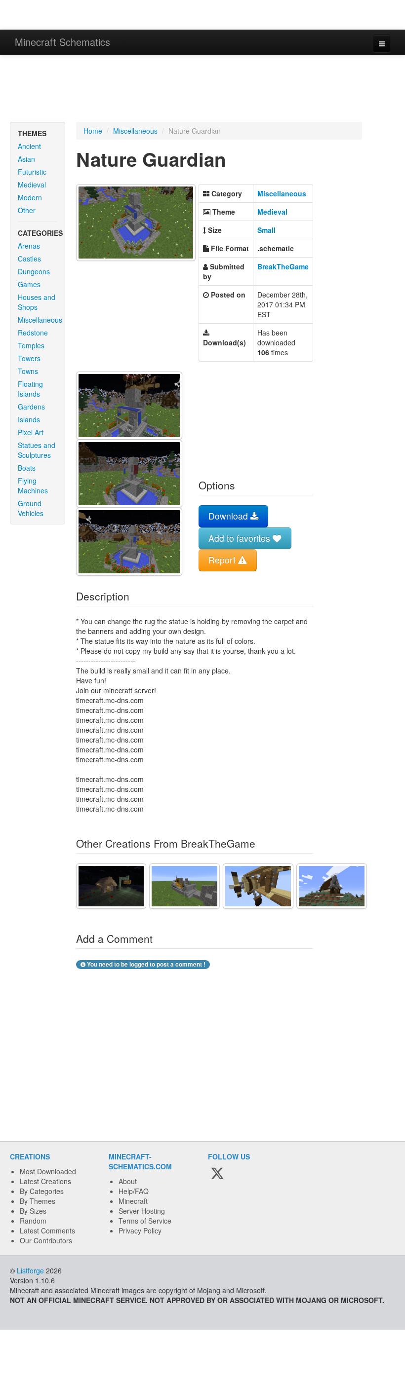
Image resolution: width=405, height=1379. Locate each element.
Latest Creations (45, 1181)
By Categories (42, 1191)
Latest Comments (47, 1230)
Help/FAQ (134, 1191)
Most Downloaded (48, 1171)
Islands (29, 419)
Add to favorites (240, 538)
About (128, 1181)
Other (27, 210)
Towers (29, 358)
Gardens (31, 406)
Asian (26, 159)
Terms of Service (145, 1221)
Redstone (33, 332)
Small (266, 230)
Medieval (32, 184)
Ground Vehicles (30, 508)
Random (33, 1221)
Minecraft (133, 1201)
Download (229, 516)
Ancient (29, 146)
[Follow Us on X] (217, 1174)
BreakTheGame (283, 266)
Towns (28, 371)
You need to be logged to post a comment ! (145, 964)
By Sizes (33, 1211)
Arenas (29, 246)
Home (92, 131)
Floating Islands (30, 389)
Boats (27, 468)
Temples (31, 345)
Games (29, 284)
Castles (29, 258)
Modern (30, 197)
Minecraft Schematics (62, 42)
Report (223, 560)
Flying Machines (33, 485)
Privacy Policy (140, 1230)
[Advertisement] (202, 89)
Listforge (30, 1270)
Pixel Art (30, 432)
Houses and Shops (36, 302)
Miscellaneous (40, 320)
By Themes (37, 1201)
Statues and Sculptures (36, 450)
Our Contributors (46, 1240)
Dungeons (34, 271)
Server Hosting (142, 1211)
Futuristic (32, 172)
